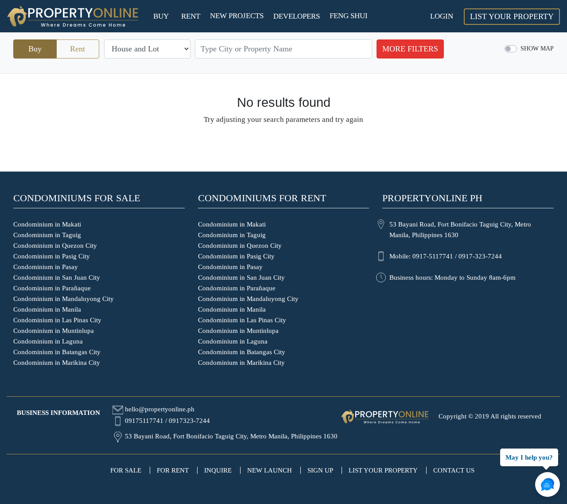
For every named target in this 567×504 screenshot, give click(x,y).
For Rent (173, 470)
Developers (296, 16)
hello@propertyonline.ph (159, 409)
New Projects (237, 16)
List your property (383, 470)
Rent (190, 16)
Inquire (218, 470)
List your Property (512, 16)
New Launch (269, 470)
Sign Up (320, 470)
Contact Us (453, 470)
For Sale (125, 470)
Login (441, 16)
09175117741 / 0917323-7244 (167, 420)
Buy (161, 16)
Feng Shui (349, 16)
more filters (410, 48)
